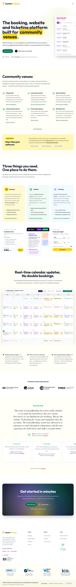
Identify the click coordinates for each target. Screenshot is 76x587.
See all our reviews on (38, 468)
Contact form (47, 535)
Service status (47, 541)
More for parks (35, 120)
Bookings (30, 535)
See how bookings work (11, 218)
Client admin (44, 583)
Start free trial (8, 51)
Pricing (29, 544)
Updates (46, 538)
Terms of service (64, 535)
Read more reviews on (40, 435)
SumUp (4, 551)
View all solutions (38, 129)
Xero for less (49, 140)
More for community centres (38, 104)
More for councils (10, 122)
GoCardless (14, 551)
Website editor (31, 538)
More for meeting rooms (62, 120)
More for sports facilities (62, 104)
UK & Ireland (69, 583)
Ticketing (30, 541)
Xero (8, 551)
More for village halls (11, 104)
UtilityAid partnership (52, 142)
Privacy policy (63, 538)
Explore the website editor (36, 218)
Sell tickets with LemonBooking (61, 218)
